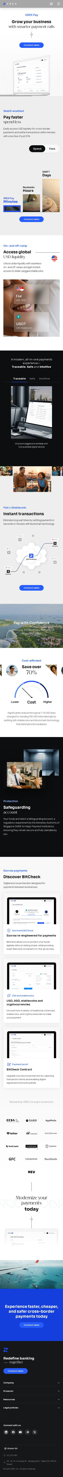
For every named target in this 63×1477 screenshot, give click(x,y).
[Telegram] (27, 1432)
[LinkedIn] (6, 1432)
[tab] (19, 378)
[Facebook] (13, 1432)
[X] (35, 1432)
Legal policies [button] (10, 1407)
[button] (51, 4)
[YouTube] (20, 1432)
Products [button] (8, 1391)
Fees (52, 148)
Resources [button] (9, 1399)
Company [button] (8, 1382)
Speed (37, 148)
